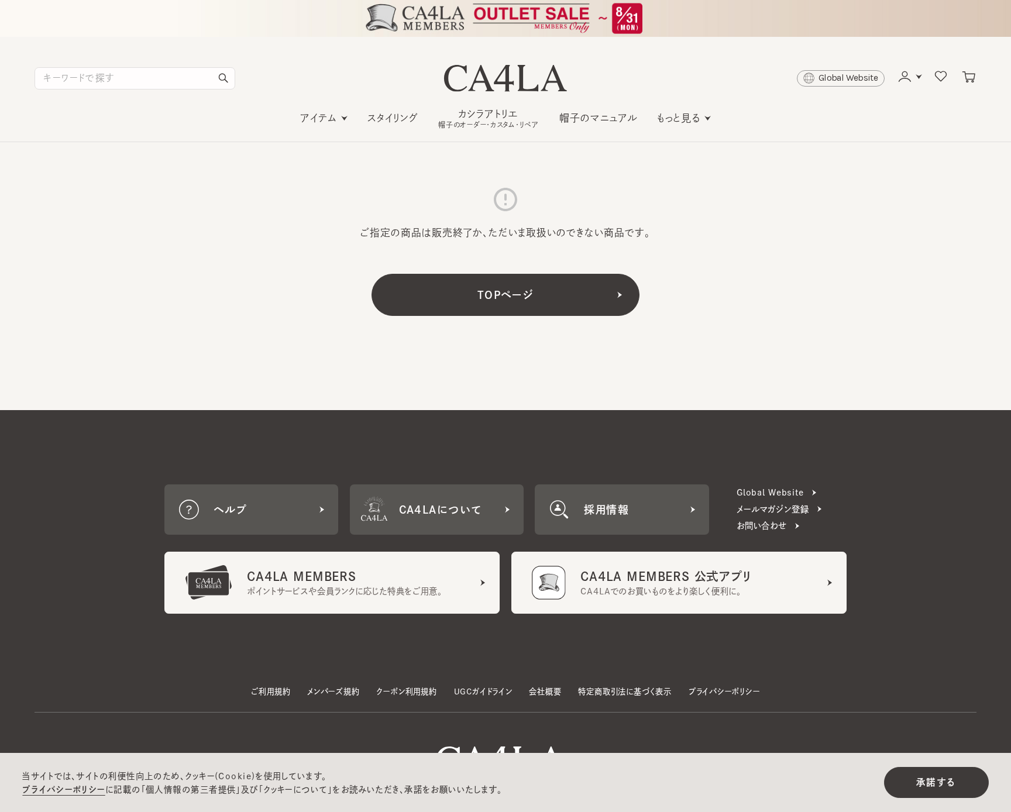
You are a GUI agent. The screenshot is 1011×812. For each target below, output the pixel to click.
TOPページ (505, 295)
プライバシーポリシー (724, 691)
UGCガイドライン (483, 691)
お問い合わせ (762, 525)
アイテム (318, 118)
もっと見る (678, 118)
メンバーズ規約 (333, 691)
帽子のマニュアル (598, 118)
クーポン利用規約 (406, 691)
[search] (223, 78)
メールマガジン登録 (773, 509)
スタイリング (392, 118)
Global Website (770, 492)
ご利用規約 (270, 691)
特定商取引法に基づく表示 (625, 691)
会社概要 (545, 691)
